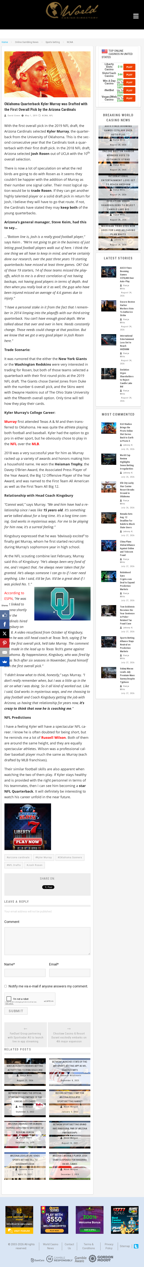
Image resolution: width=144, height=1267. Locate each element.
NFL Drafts (14, 865)
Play (129, 67)
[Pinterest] (4, 643)
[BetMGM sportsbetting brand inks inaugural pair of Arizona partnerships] (70, 1120)
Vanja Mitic (26, 1075)
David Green (14, 115)
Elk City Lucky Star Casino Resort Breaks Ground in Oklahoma (127, 490)
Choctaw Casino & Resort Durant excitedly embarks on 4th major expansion (69, 1037)
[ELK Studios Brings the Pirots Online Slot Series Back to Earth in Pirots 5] (108, 428)
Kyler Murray (44, 857)
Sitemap (125, 1246)
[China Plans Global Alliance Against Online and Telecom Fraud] (108, 545)
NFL (51, 115)
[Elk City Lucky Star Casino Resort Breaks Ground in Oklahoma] (108, 487)
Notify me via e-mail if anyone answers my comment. (48, 986)
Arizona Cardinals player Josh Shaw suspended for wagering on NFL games (69, 1159)
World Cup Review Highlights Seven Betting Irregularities (127, 462)
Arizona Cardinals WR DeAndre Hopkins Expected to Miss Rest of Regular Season (25, 1127)
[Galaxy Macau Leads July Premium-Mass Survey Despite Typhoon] (108, 672)
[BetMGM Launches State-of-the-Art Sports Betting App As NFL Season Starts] (70, 1058)
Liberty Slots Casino (109, 67)
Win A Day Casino (109, 82)
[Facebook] (4, 624)
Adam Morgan (26, 1107)
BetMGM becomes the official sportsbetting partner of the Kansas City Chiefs (25, 1097)
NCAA (45, 115)
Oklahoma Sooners (70, 857)
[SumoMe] (4, 661)
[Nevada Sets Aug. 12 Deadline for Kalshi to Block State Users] (108, 518)
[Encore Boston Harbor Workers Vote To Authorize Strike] (108, 305)
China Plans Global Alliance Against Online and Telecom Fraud (127, 548)
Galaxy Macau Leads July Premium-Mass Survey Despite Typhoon (127, 675)
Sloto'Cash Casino (109, 74)
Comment (11, 922)
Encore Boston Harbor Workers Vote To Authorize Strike (118, 155)
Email (54, 964)
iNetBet (109, 90)
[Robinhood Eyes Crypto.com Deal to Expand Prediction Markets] (108, 576)
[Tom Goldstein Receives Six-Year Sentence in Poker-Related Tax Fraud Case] (108, 610)
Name (9, 964)
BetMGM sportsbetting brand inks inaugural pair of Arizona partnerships (70, 1128)
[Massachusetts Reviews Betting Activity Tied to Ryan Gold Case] (25, 1058)
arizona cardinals (19, 857)
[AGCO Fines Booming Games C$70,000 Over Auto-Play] (108, 272)
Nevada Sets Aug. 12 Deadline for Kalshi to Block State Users (127, 521)
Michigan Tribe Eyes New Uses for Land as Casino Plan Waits (118, 230)
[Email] (4, 652)
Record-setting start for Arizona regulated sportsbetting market (70, 1097)
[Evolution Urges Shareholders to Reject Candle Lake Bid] (108, 373)
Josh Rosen (35, 865)
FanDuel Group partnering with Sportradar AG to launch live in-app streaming (26, 1037)
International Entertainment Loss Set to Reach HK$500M (118, 180)
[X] (4, 633)
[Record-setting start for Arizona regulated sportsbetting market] (70, 1089)
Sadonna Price (26, 1169)
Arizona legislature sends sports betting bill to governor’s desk (25, 1159)
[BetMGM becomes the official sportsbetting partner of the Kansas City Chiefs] (25, 1089)
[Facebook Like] (4, 615)
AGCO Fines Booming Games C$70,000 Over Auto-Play (118, 130)
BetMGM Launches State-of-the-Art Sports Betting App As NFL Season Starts (69, 1065)
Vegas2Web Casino (109, 98)
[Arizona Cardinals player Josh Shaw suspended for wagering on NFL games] (70, 1152)
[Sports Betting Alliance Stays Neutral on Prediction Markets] (108, 641)
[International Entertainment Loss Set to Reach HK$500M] (108, 339)
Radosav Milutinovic (70, 1075)
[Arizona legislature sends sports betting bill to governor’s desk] (25, 1152)
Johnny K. (119, 240)
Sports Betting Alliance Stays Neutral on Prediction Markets (127, 645)
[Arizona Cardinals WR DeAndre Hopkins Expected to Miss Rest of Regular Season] (25, 1120)
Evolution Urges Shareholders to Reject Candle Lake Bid (118, 205)
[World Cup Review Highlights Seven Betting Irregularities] (108, 459)
